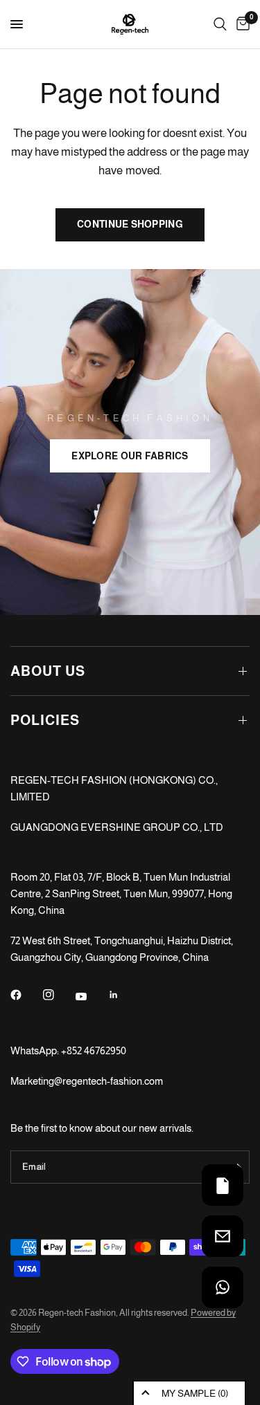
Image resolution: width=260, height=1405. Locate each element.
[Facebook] (25, 995)
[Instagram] (58, 995)
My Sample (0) (195, 1393)
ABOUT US (47, 671)
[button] (129, 455)
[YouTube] (91, 996)
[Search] (220, 24)
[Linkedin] (123, 995)
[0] (241, 24)
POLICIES (45, 720)
